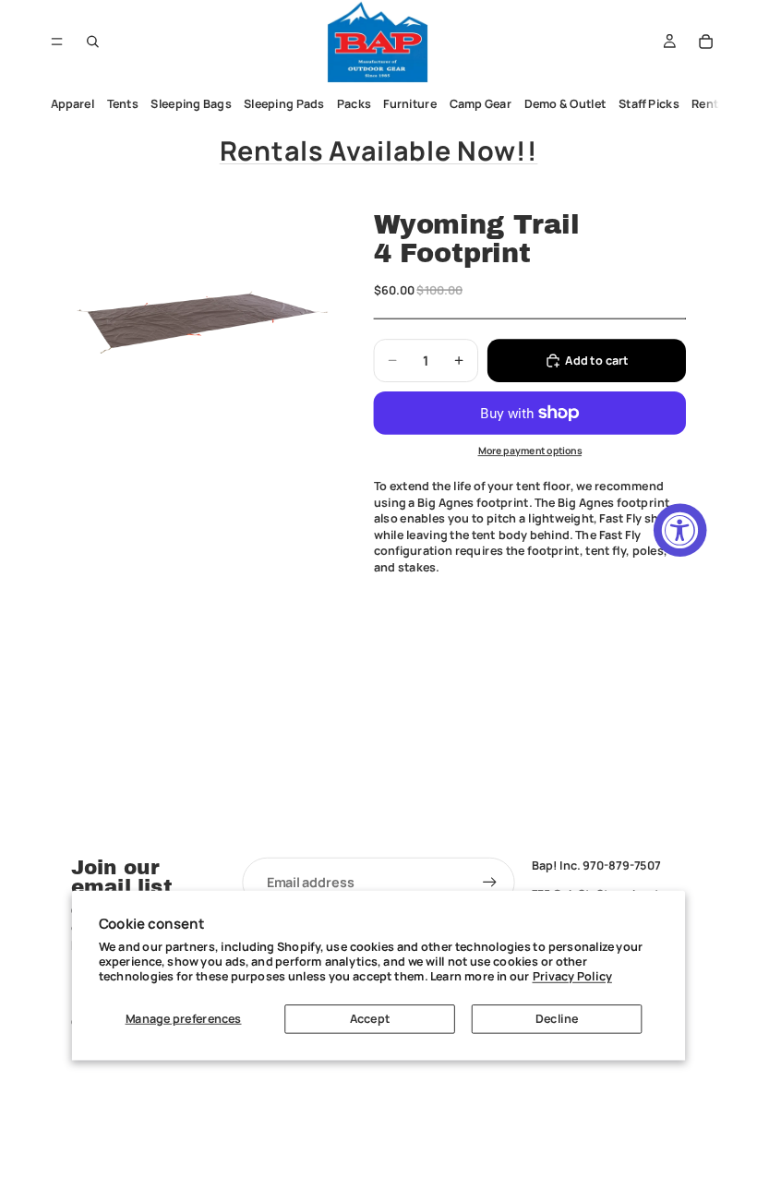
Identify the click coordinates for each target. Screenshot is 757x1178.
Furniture (410, 104)
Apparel (73, 104)
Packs (354, 104)
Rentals (713, 104)
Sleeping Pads (284, 104)
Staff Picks (649, 104)
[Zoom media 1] (202, 325)
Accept (370, 1019)
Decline (556, 1019)
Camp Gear (481, 104)
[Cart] (706, 41)
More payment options (530, 450)
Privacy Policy (572, 976)
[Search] (93, 41)
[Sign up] (490, 882)
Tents (122, 104)
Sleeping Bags (190, 104)
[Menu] (57, 41)
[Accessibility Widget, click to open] (680, 530)
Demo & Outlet (565, 104)
